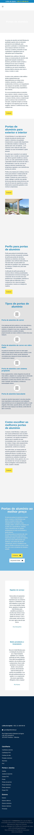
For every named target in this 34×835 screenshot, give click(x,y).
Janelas (4, 771)
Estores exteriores (6, 803)
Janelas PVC (5, 776)
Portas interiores (6, 787)
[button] (3, 832)
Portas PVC (5, 790)
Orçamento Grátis (15, 560)
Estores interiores (6, 806)
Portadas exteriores (7, 758)
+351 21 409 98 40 (19, 725)
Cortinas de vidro (6, 755)
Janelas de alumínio (7, 774)
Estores (4, 797)
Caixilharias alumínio (7, 750)
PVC (3, 763)
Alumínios (4, 760)
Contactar (8, 113)
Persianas (4, 808)
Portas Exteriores (6, 784)
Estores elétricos (6, 800)
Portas (3, 779)
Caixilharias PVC (6, 752)
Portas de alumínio (7, 782)
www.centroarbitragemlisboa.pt (17, 828)
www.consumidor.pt (17, 832)
